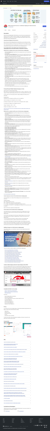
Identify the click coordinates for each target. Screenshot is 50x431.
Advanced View (35, 49)
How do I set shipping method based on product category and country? (13, 364)
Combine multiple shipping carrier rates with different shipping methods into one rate (15, 388)
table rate (45, 45)
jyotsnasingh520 (21, 411)
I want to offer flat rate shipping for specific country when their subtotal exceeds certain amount (11, 344)
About (3, 418)
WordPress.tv (23, 422)
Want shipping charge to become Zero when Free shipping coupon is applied (14, 383)
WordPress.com (41, 418)
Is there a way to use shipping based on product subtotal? (13, 259)
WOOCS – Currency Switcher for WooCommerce (11, 291)
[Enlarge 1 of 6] (11, 323)
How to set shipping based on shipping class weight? (12, 258)
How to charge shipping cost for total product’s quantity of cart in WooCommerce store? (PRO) (10, 369)
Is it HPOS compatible (7, 398)
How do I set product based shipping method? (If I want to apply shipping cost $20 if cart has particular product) (11, 361)
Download (44, 26)
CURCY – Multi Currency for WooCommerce (11, 290)
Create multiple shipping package (8, 400)
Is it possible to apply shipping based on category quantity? (13, 254)
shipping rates (41, 45)
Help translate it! (31, 5)
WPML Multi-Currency (8, 292)
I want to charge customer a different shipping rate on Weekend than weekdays (14, 351)
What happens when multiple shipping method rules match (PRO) (12, 366)
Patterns (13, 422)
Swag (31, 422)
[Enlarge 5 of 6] (30, 323)
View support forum (36, 68)
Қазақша (11, 426)
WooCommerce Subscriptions (9, 185)
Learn (21, 418)
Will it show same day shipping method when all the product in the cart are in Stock (15, 390)
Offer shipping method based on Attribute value (10, 376)
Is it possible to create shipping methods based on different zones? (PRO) (14, 371)
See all (45, 62)
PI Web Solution (7, 411)
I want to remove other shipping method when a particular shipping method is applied (15, 349)
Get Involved (31, 418)
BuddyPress (40, 422)
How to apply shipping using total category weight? (12, 257)
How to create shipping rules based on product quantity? (12, 253)
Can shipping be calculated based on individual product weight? (13, 256)
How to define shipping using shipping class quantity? (12, 255)
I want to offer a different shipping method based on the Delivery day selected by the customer (10, 374)
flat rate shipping (44, 42)
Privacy (4, 422)
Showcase (13, 418)
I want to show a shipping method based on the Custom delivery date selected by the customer (10, 359)
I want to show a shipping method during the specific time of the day (13, 356)
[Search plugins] (10, 8)
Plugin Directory (5, 3)
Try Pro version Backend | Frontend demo (9, 194)
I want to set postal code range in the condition (10, 347)
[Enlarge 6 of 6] (30, 330)
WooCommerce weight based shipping (9, 381)
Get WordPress (47, 1)
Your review (35, 62)
